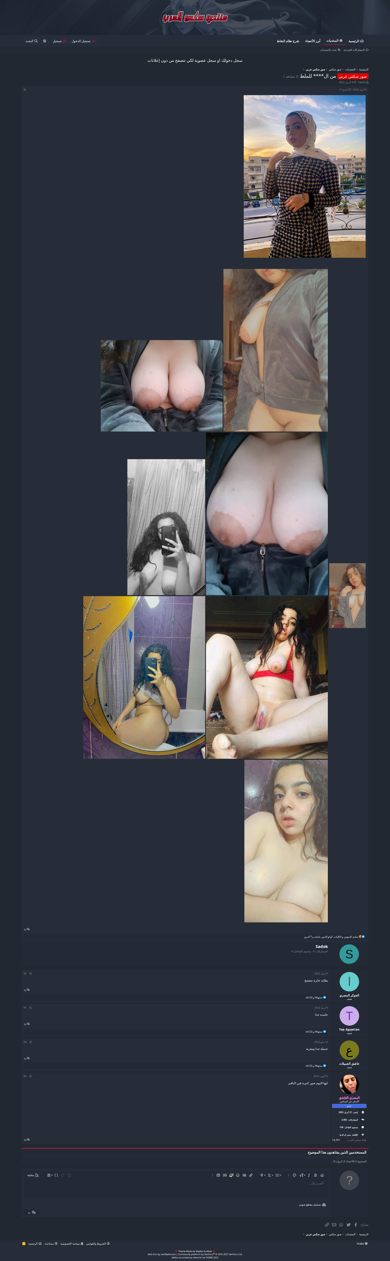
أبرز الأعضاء (312, 41)
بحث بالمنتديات (328, 50)
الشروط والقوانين (96, 1243)
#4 (25, 1042)
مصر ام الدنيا (345, 1134)
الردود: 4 (343, 89)
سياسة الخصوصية (70, 1243)
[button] (322, 1175)
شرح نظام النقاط (288, 41)
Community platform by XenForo (210, 1254)
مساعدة (49, 1243)
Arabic (361, 1243)
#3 (25, 1007)
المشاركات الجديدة (354, 50)
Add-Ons (152, 1254)
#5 (25, 1076)
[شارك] (24, 89)
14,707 (336, 1140)
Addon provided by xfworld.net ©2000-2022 (195, 1257)
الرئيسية (354, 41)
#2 (25, 973)
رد (25, 929)
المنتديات (332, 40)
